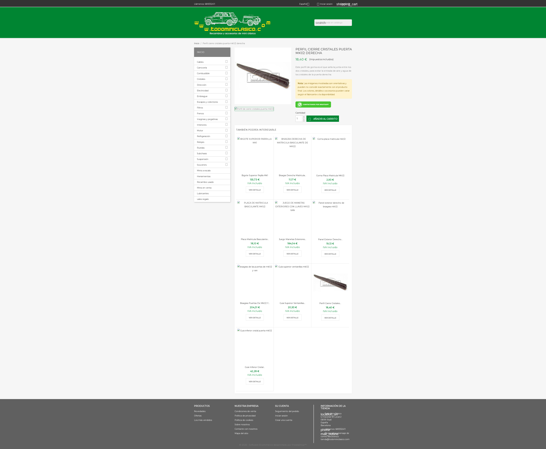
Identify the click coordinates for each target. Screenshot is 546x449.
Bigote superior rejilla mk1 (255, 175)
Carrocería (202, 67)
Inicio (200, 52)
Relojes (200, 142)
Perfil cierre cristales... (330, 303)
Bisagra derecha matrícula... (292, 175)
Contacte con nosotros (246, 429)
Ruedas (200, 148)
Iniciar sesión (281, 415)
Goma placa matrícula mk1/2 (330, 175)
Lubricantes (203, 193)
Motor (200, 130)
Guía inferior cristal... (255, 367)
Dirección (201, 85)
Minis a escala (203, 170)
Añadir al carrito (322, 119)
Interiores (201, 125)
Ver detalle (255, 190)
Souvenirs (202, 165)
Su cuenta (282, 406)
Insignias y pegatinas (207, 119)
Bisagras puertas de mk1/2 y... (255, 303)
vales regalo (203, 199)
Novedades (199, 411)
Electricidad (202, 90)
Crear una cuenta (283, 420)
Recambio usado (205, 182)
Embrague (202, 96)
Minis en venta (204, 188)
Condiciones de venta (245, 411)
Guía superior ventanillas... (292, 303)
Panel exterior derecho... (330, 239)
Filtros (200, 107)
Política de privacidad (245, 415)
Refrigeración (203, 136)
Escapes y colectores (207, 102)
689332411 (210, 4)
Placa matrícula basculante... (255, 239)
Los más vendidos (203, 420)
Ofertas (197, 415)
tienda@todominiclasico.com (335, 439)
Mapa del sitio (241, 433)
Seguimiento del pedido (287, 411)
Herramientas (203, 176)
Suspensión (202, 159)
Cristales (201, 79)
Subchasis (202, 153)
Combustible (203, 73)
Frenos (200, 113)
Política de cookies (244, 420)
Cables (200, 62)
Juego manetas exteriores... (292, 239)
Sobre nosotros (242, 424)
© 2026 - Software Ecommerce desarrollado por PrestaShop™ (273, 444)
